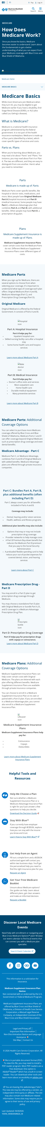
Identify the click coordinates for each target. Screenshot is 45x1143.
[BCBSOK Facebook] (10, 965)
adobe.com (37, 1077)
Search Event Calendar (21, 951)
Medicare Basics (9, 87)
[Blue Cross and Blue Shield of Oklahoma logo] (12, 9)
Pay (31, 2)
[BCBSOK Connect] (27, 965)
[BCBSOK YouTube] (35, 965)
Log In (39, 2)
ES (10, 2)
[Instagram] (18, 965)
